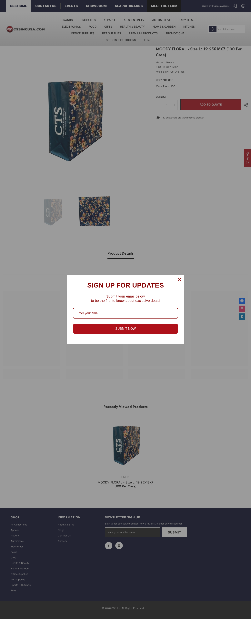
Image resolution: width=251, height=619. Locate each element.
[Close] (179, 279)
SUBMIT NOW (125, 328)
